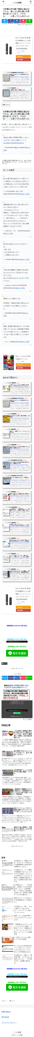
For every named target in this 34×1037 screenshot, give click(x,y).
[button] (30, 502)
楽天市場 (20, 59)
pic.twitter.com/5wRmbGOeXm (13, 143)
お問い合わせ (6, 1011)
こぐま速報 (17, 3)
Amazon (20, 56)
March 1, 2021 (25, 194)
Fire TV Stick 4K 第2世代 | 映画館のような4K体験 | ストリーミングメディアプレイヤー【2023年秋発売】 (23, 43)
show (7, 104)
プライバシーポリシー (9, 1022)
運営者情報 (5, 1017)
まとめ (5, 663)
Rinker (23, 50)
